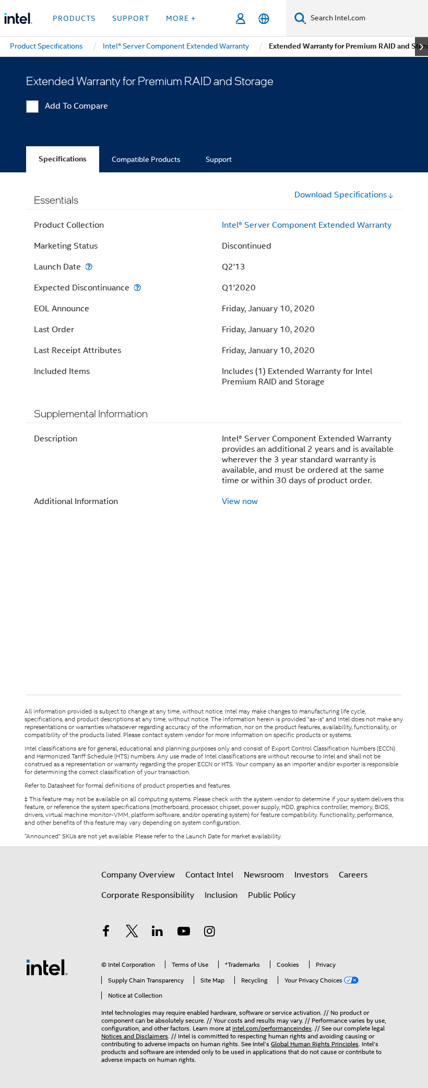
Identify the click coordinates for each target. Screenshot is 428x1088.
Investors (311, 875)
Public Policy (271, 895)
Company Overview (138, 875)
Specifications (63, 159)
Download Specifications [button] (340, 195)
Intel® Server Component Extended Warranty (306, 225)
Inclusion (221, 895)
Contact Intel (209, 875)
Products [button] (74, 18)
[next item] (421, 46)
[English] (264, 19)
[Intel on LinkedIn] (158, 932)
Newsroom (264, 875)
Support (219, 159)
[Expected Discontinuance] (137, 287)
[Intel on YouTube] (184, 932)
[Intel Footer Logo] (47, 967)
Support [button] (130, 18)
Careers (353, 875)
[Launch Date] (88, 266)
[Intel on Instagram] (209, 932)
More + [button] (181, 18)
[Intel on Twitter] (132, 932)
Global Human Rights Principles (315, 1044)
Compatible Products (146, 159)
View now (240, 501)
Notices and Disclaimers (134, 1036)
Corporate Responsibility (147, 895)
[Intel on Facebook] (106, 932)
